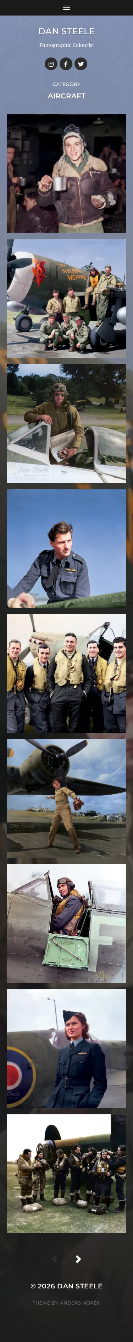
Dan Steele (66, 31)
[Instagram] (51, 63)
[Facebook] (66, 63)
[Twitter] (80, 63)
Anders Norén (80, 1303)
